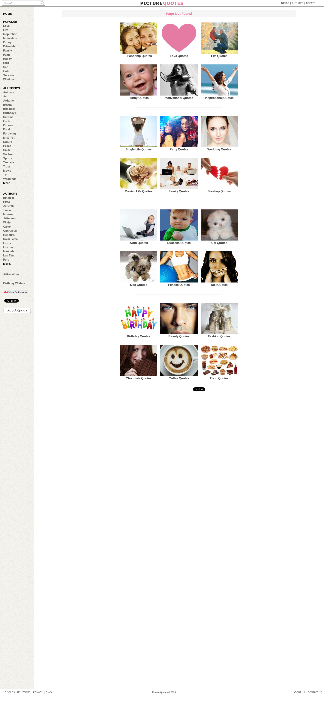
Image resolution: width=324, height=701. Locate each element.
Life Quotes (219, 56)
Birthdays (9, 112)
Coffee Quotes (179, 378)
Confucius (10, 230)
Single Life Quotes (139, 149)
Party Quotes (179, 149)
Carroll (7, 226)
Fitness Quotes (179, 284)
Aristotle (8, 206)
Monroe (8, 214)
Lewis (7, 243)
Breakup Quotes (219, 191)
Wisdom (8, 79)
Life (5, 29)
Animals (8, 92)
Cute (6, 71)
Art (5, 96)
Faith (6, 54)
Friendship (10, 46)
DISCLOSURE (12, 692)
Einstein (8, 197)
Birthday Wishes (14, 283)
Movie (7, 170)
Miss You (9, 137)
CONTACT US (315, 692)
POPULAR (10, 21)
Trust (6, 166)
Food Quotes (219, 378)
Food (6, 129)
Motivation (10, 38)
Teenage (8, 162)
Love (6, 25)
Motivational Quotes (179, 97)
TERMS (26, 692)
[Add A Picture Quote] (17, 310)
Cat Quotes (219, 242)
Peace (7, 145)
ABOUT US (299, 692)
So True (8, 154)
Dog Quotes (138, 284)
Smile (6, 150)
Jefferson (9, 218)
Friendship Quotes (138, 56)
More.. (7, 183)
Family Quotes (179, 191)
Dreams (8, 117)
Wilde (6, 222)
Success (8, 75)
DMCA (49, 692)
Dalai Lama (10, 239)
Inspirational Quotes (219, 97)
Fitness (8, 125)
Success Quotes (179, 242)
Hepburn (9, 234)
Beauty (7, 104)
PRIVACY (38, 692)
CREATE (310, 3)
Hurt (6, 62)
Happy (7, 58)
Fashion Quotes (219, 336)
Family (7, 50)
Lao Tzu (8, 255)
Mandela (8, 251)
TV (5, 174)
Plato (6, 201)
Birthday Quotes (138, 336)
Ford (6, 259)
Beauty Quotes (179, 336)
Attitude (8, 100)
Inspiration (10, 34)
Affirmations (11, 274)
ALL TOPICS (11, 88)
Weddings (9, 178)
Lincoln (8, 247)
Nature (7, 141)
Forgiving (9, 133)
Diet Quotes (219, 284)
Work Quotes (138, 242)
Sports (7, 158)
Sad (5, 67)
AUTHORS (297, 3)
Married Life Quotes (138, 191)
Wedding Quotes (219, 149)
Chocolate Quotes (139, 378)
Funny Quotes (138, 97)
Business (9, 108)
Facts (6, 121)
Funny (7, 42)
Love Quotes (179, 56)
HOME (7, 13)
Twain (7, 210)
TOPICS (285, 3)
